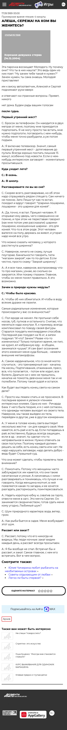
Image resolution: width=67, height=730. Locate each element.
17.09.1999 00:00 (11, 13)
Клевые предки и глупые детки (31, 675)
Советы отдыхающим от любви (29, 574)
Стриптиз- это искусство (28, 643)
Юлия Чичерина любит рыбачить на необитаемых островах (31, 569)
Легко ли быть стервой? (24, 577)
